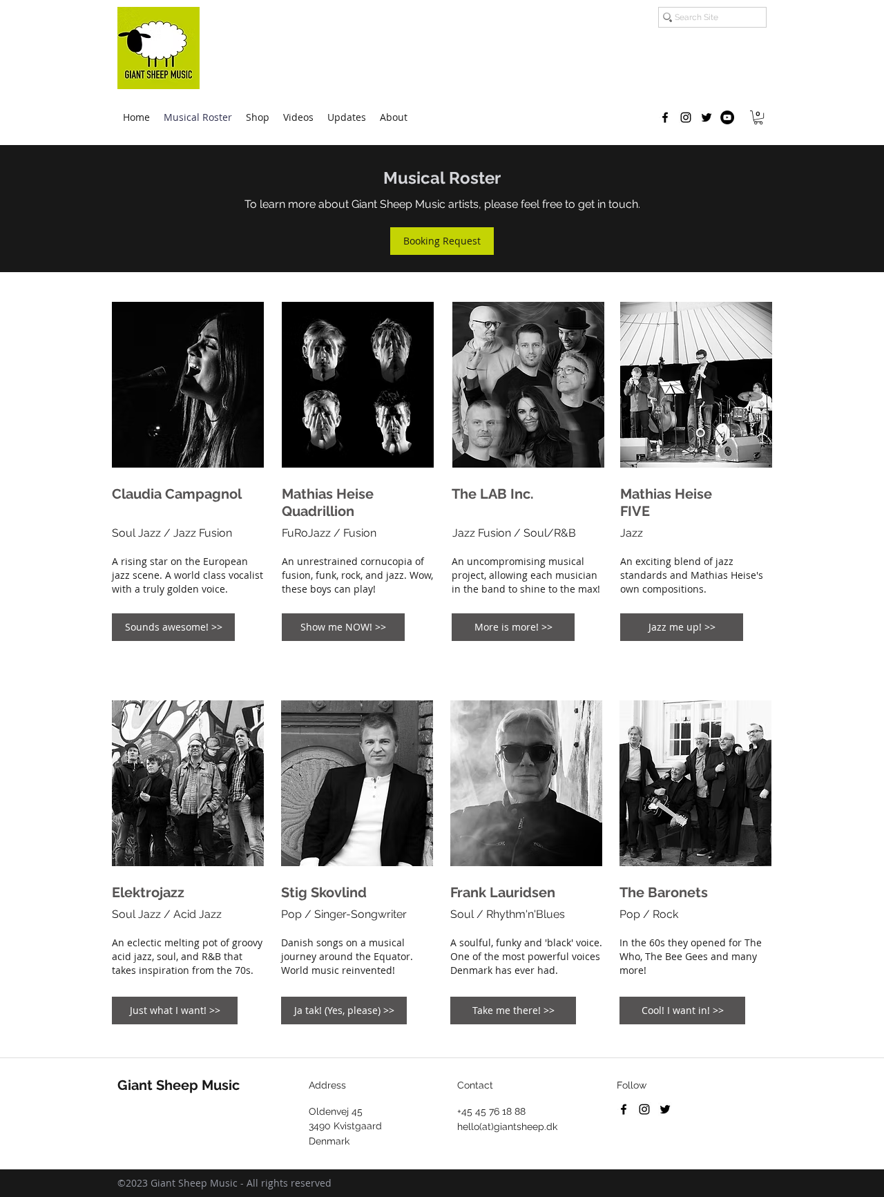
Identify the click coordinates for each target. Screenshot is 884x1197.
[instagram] (686, 117)
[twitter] (706, 117)
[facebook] (665, 117)
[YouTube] (727, 117)
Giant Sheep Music (178, 1085)
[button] (758, 117)
